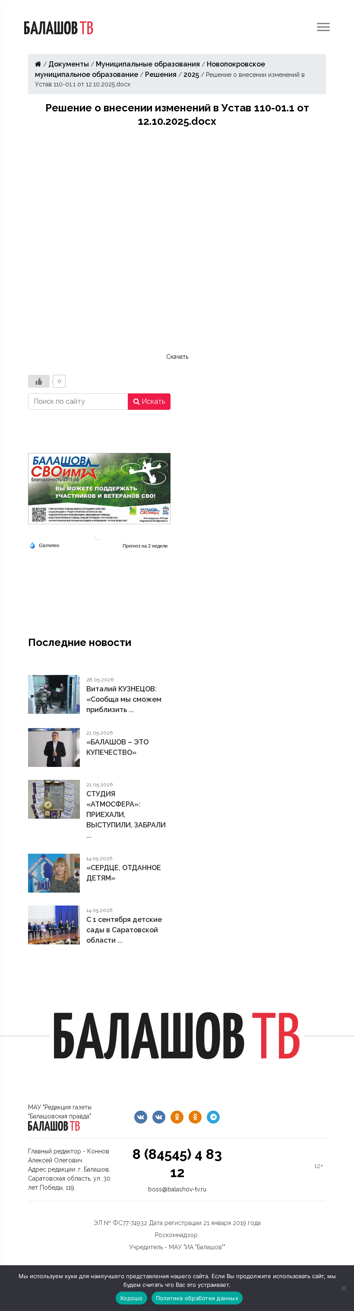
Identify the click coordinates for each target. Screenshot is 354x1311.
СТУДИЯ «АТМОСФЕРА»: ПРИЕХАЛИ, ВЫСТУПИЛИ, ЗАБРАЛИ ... (126, 814)
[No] (343, 1288)
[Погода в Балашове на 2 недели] (145, 546)
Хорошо (131, 1298)
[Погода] (44, 544)
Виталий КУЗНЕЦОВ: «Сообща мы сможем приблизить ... (123, 699)
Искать (152, 401)
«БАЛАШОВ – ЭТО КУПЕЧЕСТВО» (117, 747)
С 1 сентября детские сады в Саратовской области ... (124, 929)
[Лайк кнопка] (39, 381)
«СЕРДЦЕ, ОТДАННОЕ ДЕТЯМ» (123, 873)
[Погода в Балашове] (99, 535)
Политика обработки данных (197, 1298)
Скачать (177, 356)
